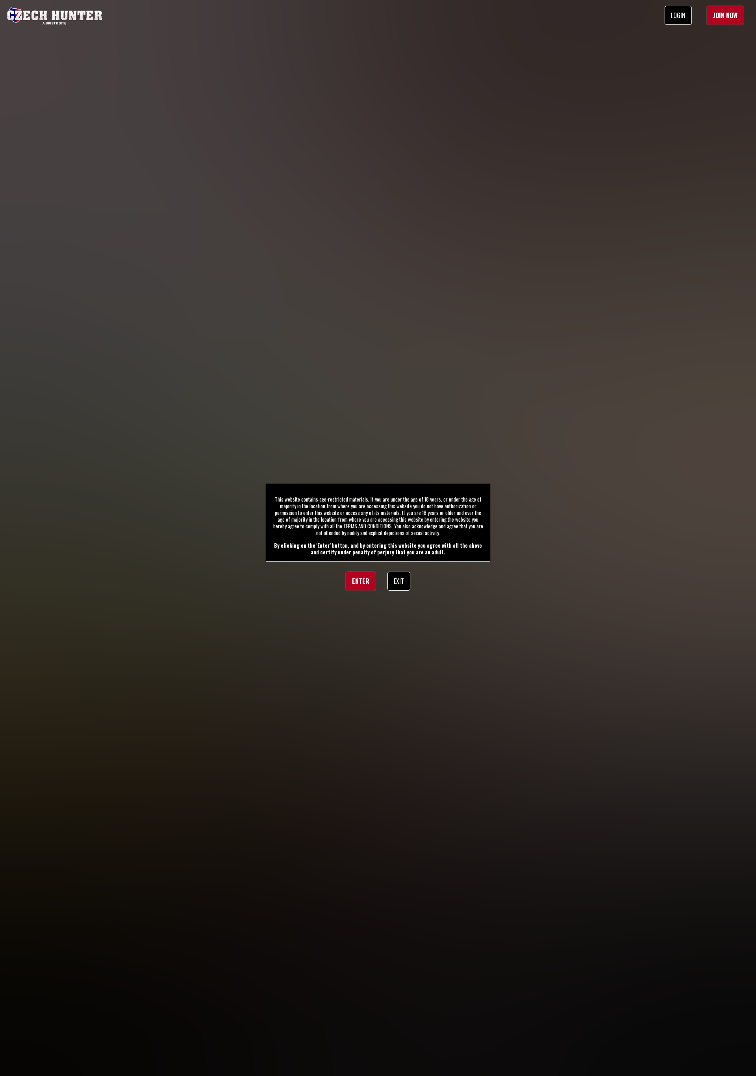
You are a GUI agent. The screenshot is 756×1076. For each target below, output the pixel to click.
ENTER (360, 581)
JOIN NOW (725, 15)
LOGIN (678, 15)
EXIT (399, 581)
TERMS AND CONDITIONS (367, 526)
